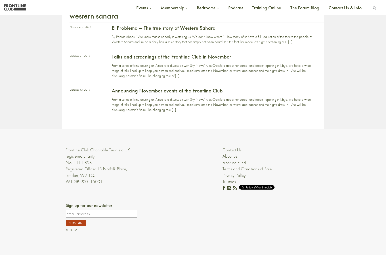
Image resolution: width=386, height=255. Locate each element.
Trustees (229, 181)
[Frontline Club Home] (15, 6)
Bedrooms (207, 8)
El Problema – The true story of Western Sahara (164, 27)
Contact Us (231, 150)
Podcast (235, 8)
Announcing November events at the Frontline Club (167, 90)
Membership (173, 8)
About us (229, 156)
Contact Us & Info (345, 8)
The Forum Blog (304, 8)
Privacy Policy (234, 175)
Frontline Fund (234, 162)
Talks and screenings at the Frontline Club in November (171, 56)
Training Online (266, 8)
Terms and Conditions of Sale (247, 169)
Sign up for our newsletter (89, 205)
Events (142, 8)
